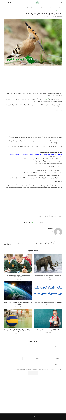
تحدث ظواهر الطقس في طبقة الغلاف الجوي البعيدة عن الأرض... (18, 303)
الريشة (60, 216)
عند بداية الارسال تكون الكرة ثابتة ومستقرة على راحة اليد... (18, 331)
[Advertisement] (33, 80)
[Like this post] (31, 222)
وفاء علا (55, 16)
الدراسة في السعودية (51, 7)
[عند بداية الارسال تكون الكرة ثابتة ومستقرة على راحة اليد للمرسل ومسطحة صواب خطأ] (18, 318)
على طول (46, 216)
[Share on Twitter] (28, 222)
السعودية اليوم (45, 99)
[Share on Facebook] (29, 222)
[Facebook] (10, 2)
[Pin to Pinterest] (26, 222)
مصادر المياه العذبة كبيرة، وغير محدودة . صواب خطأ (48, 302)
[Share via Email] (24, 222)
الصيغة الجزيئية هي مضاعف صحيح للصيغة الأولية (48, 330)
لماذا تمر (39, 216)
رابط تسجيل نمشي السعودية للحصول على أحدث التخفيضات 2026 (18, 276)
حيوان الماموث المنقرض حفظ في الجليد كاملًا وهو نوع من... (48, 276)
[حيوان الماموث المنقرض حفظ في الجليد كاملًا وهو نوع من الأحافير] (48, 263)
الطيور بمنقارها (53, 216)
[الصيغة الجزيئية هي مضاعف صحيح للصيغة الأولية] (48, 318)
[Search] (4, 2)
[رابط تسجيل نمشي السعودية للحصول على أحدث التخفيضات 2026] (18, 263)
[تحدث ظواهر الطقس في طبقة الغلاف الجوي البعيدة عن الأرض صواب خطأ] (18, 290)
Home (60, 7)
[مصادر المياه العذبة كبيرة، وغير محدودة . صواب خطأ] (48, 290)
